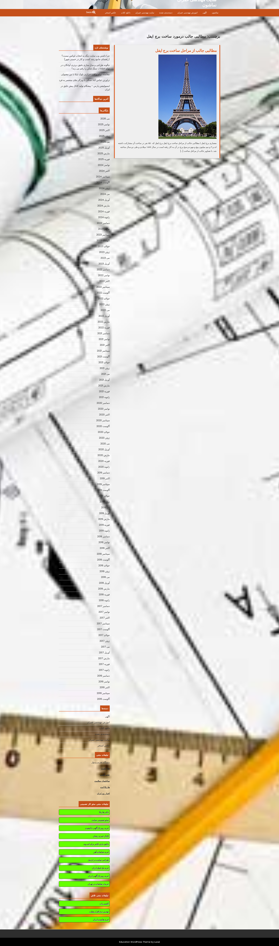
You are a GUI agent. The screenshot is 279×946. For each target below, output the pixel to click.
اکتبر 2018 (105, 548)
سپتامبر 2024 (103, 176)
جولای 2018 (104, 565)
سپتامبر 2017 (103, 623)
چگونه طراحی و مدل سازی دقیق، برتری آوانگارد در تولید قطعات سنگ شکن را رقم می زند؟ (85, 66)
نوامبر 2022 (104, 275)
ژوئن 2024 (104, 188)
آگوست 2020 (103, 426)
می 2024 (105, 194)
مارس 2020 (104, 455)
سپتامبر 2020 (103, 420)
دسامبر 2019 (103, 472)
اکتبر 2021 (105, 345)
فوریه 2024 (104, 211)
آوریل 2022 (104, 316)
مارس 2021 (104, 385)
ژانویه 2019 (104, 530)
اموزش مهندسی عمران (187, 12)
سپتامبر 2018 (103, 554)
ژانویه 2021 (104, 397)
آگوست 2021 (103, 356)
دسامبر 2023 (103, 223)
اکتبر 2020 (104, 414)
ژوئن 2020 (104, 437)
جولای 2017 (104, 635)
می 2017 (105, 646)
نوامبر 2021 (104, 339)
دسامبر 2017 (103, 606)
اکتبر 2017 (105, 617)
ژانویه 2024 (104, 217)
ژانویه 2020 (104, 467)
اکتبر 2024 (104, 171)
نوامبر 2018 (104, 542)
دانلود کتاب (125, 12)
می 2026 (105, 118)
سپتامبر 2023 (103, 234)
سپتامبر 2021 (103, 350)
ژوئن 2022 (104, 304)
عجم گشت (105, 774)
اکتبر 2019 (105, 478)
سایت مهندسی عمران (144, 12)
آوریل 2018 (104, 583)
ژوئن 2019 (105, 501)
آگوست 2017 (103, 629)
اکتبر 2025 (104, 130)
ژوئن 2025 (104, 136)
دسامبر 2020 (103, 403)
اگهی (205, 12)
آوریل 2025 (104, 147)
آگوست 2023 (103, 240)
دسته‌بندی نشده (165, 12)
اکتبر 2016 (105, 687)
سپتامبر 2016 (103, 693)
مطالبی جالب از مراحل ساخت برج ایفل (186, 50)
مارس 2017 (104, 658)
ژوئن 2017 (105, 641)
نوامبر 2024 (104, 165)
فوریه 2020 (104, 461)
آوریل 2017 (104, 652)
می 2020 (105, 443)
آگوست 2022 (103, 292)
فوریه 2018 (104, 594)
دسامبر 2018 (103, 536)
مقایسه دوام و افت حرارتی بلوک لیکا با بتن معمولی (85, 74)
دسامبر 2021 (103, 333)
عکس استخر (110, 12)
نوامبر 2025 (104, 124)
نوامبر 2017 (104, 612)
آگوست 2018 (103, 559)
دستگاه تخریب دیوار (101, 762)
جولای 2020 (104, 432)
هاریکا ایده (105, 787)
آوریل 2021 (104, 379)
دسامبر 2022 (103, 269)
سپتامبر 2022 (103, 287)
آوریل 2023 (104, 263)
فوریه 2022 (104, 327)
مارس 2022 (104, 321)
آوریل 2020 (104, 449)
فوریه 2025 (104, 159)
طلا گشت (105, 768)
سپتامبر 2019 (103, 484)
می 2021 (105, 374)
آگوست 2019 (103, 490)
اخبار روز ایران (103, 793)
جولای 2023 (104, 246)
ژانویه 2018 (104, 600)
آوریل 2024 (104, 200)
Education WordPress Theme (134, 941)
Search (77, 12)
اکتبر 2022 (104, 281)
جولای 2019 (104, 496)
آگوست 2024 (103, 182)
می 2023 (105, 258)
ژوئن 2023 (104, 252)
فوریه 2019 (104, 525)
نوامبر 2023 (104, 229)
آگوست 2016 (103, 699)
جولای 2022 (104, 298)
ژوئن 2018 (105, 571)
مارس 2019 (104, 519)
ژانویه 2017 (104, 670)
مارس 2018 (104, 588)
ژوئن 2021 (105, 368)
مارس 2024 (103, 205)
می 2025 (105, 141)
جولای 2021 (104, 362)
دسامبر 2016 (103, 675)
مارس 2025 (104, 153)
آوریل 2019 (104, 513)
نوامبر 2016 (104, 681)
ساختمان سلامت (102, 780)
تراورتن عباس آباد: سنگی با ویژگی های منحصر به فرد (84, 80)
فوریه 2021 (104, 391)
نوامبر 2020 (104, 408)
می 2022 (105, 310)
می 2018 (105, 577)
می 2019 (105, 507)
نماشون (215, 12)
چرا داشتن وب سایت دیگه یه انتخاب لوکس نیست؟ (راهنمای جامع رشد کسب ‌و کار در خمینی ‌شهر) (86, 57)
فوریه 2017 (104, 664)
